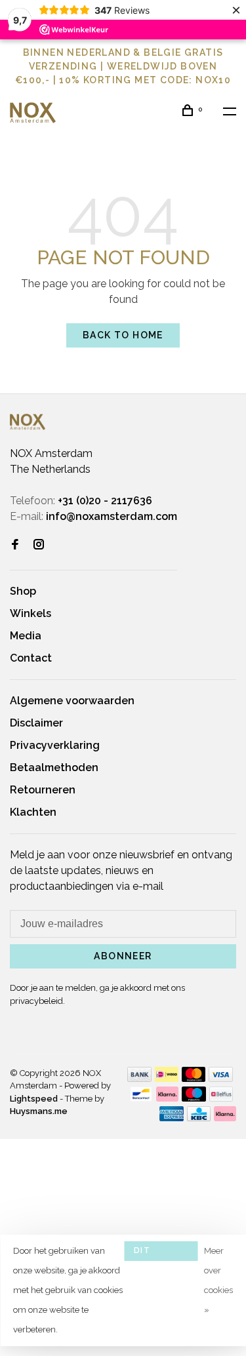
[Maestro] (194, 1098)
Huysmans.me (39, 1111)
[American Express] (171, 1117)
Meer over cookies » (218, 1280)
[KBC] (199, 1117)
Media (25, 635)
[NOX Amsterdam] (27, 422)
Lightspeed (34, 1099)
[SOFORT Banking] (167, 1098)
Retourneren (42, 790)
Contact (31, 658)
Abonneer (123, 956)
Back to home (123, 335)
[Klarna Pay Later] (225, 1117)
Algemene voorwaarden (72, 700)
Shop (23, 591)
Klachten (33, 812)
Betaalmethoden (54, 767)
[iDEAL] (166, 1078)
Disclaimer (36, 723)
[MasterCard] (194, 1078)
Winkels (30, 613)
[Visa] (221, 1078)
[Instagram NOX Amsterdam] (38, 545)
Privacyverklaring (55, 745)
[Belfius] (221, 1098)
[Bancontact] (141, 1098)
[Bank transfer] (139, 1078)
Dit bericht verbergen (161, 1253)
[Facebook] (15, 545)
